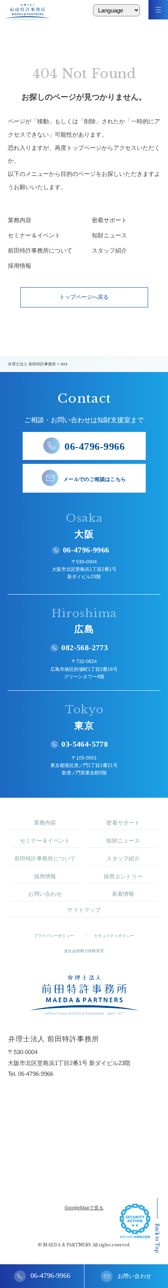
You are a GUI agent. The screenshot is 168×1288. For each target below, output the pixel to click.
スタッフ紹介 (109, 250)
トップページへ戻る (84, 297)
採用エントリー (123, 876)
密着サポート (109, 220)
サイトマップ (84, 910)
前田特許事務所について (40, 250)
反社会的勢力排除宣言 (84, 951)
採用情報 (19, 265)
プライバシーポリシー (54, 936)
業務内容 (19, 220)
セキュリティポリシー (114, 936)
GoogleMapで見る (84, 1208)
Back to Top (157, 1238)
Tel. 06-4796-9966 (30, 1073)
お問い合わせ (45, 894)
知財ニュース (109, 235)
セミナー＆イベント (34, 235)
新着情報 (123, 894)
